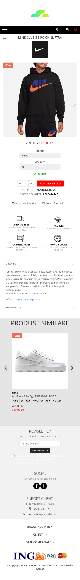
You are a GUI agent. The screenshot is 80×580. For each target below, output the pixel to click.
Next (74, 104)
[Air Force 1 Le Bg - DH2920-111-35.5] (40, 361)
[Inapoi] (3, 38)
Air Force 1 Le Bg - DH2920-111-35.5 (34, 396)
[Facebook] (36, 486)
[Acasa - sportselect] (40, 16)
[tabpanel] (40, 100)
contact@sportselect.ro (42, 514)
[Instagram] (43, 486)
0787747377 (42, 509)
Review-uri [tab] (13, 307)
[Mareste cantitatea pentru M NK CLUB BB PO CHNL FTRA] (31, 183)
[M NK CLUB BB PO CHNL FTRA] (40, 100)
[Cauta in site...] (76, 29)
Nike (15, 392)
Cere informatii (54, 203)
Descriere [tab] (11, 263)
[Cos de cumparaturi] (67, 29)
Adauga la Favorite (25, 203)
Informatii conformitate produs (23, 299)
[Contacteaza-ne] (58, 29)
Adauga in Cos (50, 183)
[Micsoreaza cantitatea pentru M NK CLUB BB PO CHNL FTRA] (20, 183)
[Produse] (5, 30)
